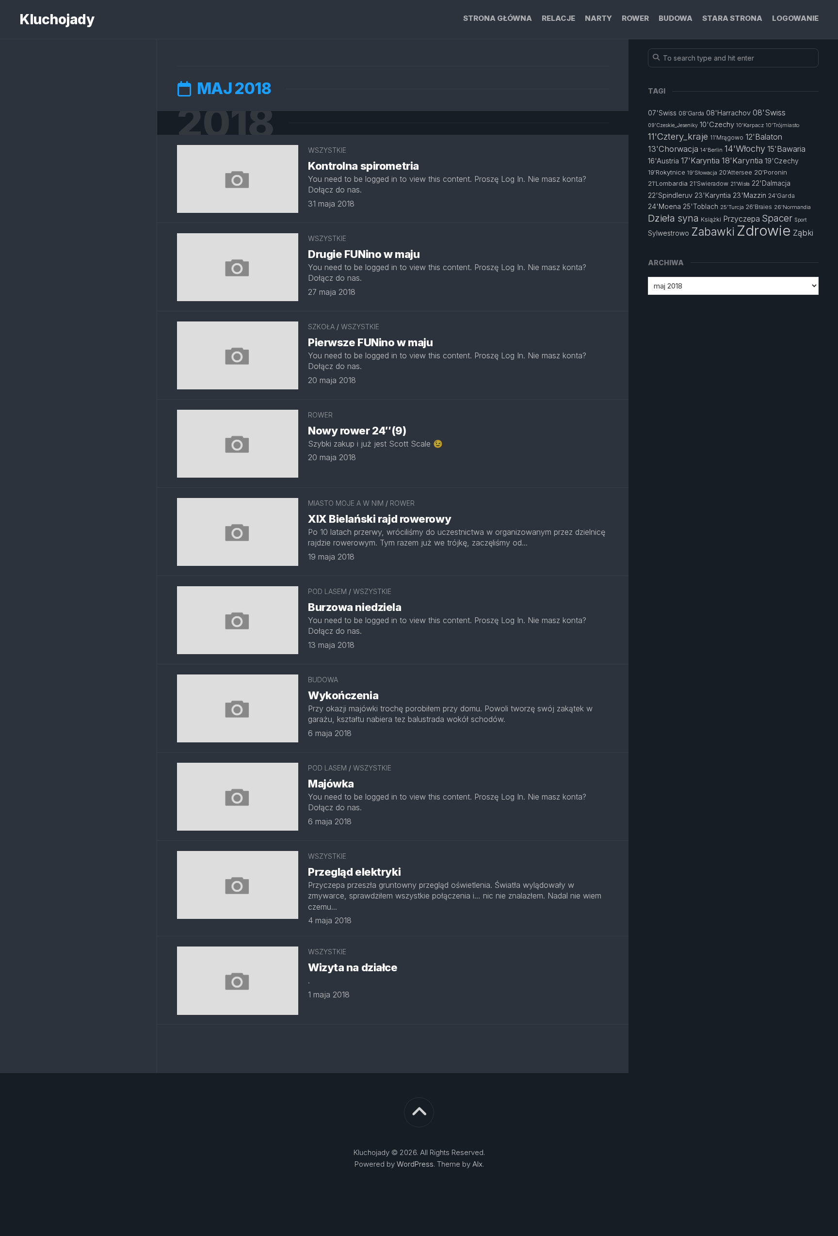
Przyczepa (741, 219)
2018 (225, 123)
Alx (477, 1164)
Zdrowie (764, 230)
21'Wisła (740, 184)
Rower (635, 18)
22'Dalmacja (771, 183)
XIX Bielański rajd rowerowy (379, 519)
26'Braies (759, 206)
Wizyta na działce (353, 967)
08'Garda (691, 113)
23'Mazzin (749, 195)
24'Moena (664, 206)
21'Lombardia (668, 183)
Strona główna (497, 18)
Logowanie (795, 18)
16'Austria (663, 161)
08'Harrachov (728, 113)
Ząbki (803, 233)
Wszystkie (327, 150)
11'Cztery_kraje (678, 136)
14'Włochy (745, 149)
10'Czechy (717, 124)
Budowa (676, 18)
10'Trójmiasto (782, 125)
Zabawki (713, 231)
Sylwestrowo (668, 233)
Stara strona (732, 18)
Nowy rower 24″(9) (357, 430)
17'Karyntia (700, 160)
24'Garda (781, 195)
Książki (711, 219)
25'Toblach (700, 206)
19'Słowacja (702, 172)
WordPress (415, 1164)
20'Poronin (770, 172)
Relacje (558, 18)
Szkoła (321, 326)
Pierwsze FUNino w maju (370, 342)
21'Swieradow (709, 183)
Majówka (331, 783)
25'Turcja (732, 207)
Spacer (777, 218)
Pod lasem (327, 591)
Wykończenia (343, 695)
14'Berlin (711, 149)
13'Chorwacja (673, 149)
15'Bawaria (786, 149)
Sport (800, 220)
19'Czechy (782, 161)
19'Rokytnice (666, 172)
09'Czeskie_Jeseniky (673, 125)
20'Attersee (735, 172)
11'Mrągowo (726, 137)
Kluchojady (56, 19)
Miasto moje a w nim (346, 503)
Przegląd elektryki (354, 872)
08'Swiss (769, 112)
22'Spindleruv (670, 195)
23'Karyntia (712, 195)
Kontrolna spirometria (363, 166)
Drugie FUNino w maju (363, 254)
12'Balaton (763, 137)
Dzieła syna (673, 218)
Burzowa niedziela (355, 607)
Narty (598, 18)
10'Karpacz (750, 125)
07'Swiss (662, 113)
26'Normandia (792, 207)
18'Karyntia (742, 160)
